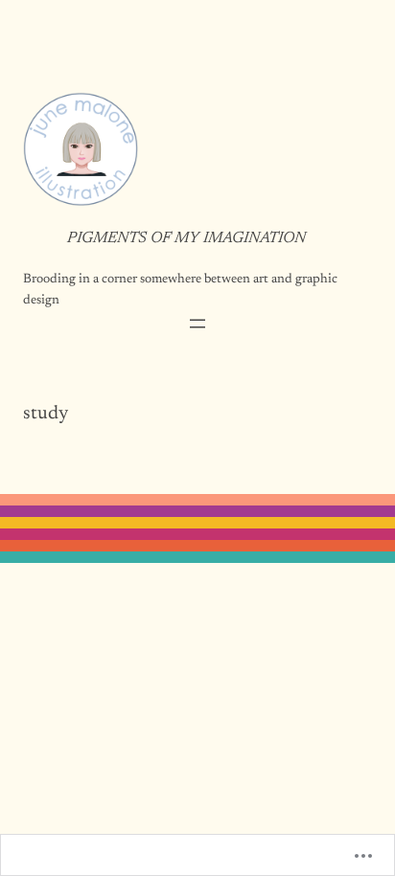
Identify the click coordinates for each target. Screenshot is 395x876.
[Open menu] (197, 323)
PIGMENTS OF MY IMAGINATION (186, 238)
